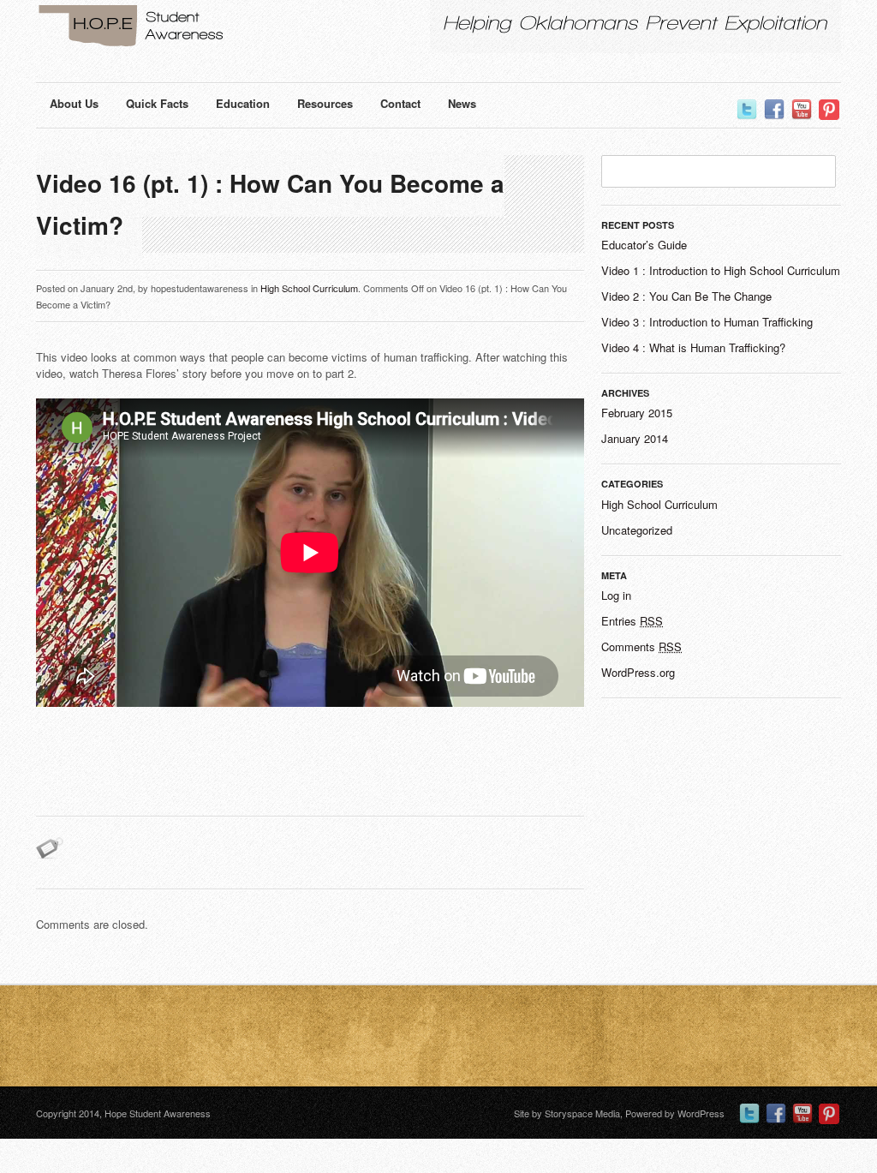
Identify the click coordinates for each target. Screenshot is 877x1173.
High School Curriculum (309, 288)
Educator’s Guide (644, 244)
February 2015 (636, 412)
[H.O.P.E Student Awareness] (181, 28)
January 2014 (634, 438)
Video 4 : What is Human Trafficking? (693, 347)
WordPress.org (638, 672)
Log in (616, 595)
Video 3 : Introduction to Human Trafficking (707, 322)
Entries (632, 621)
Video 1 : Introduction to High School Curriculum (720, 270)
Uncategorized (636, 530)
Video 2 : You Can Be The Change (686, 296)
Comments (641, 646)
